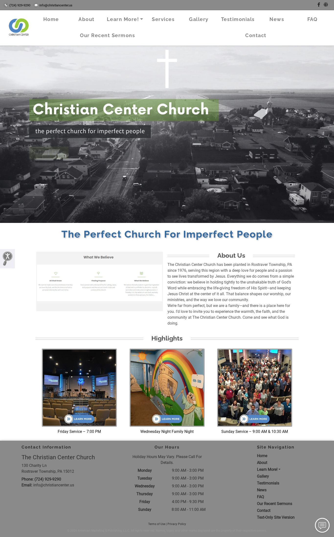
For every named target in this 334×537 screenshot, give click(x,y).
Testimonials (238, 19)
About (86, 19)
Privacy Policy (176, 524)
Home (51, 19)
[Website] (326, 5)
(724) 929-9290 (19, 5)
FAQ (312, 19)
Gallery (199, 19)
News (276, 19)
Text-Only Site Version (276, 517)
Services (163, 19)
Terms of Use (156, 524)
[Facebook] (319, 5)
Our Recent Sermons (107, 35)
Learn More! (123, 19)
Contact (256, 35)
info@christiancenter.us (55, 5)
